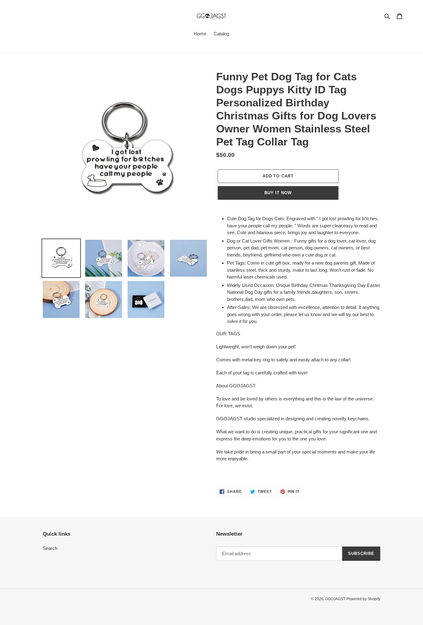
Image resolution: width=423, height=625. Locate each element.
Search (50, 548)
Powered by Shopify (363, 599)
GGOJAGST (335, 599)
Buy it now (278, 192)
